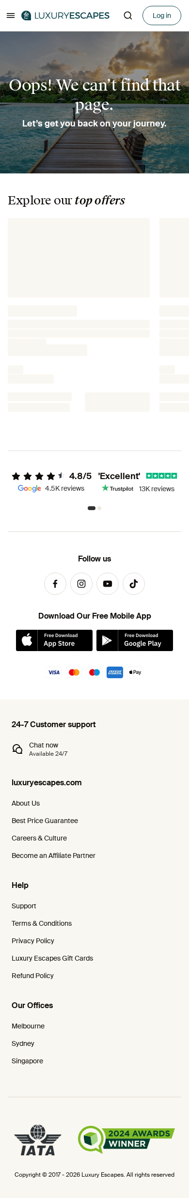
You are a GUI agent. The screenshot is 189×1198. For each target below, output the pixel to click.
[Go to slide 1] (90, 508)
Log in (162, 15)
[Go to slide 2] (97, 508)
